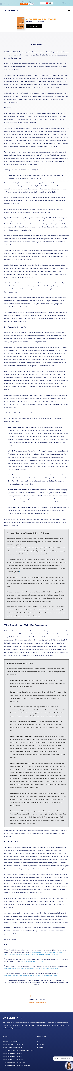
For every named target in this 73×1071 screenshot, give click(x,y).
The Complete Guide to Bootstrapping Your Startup (18, 1050)
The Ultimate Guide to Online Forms (14, 1062)
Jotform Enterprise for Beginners (13, 1059)
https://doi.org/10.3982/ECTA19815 (32, 961)
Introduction (35, 21)
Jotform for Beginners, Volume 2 (13, 1056)
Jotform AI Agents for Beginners (13, 1044)
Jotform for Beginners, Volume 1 (13, 1053)
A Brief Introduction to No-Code (12, 1047)
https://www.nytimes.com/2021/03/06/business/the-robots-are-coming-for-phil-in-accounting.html (32, 968)
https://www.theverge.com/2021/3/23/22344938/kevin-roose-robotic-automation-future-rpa (30, 975)
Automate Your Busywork (41, 19)
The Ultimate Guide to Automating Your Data (16, 1065)
